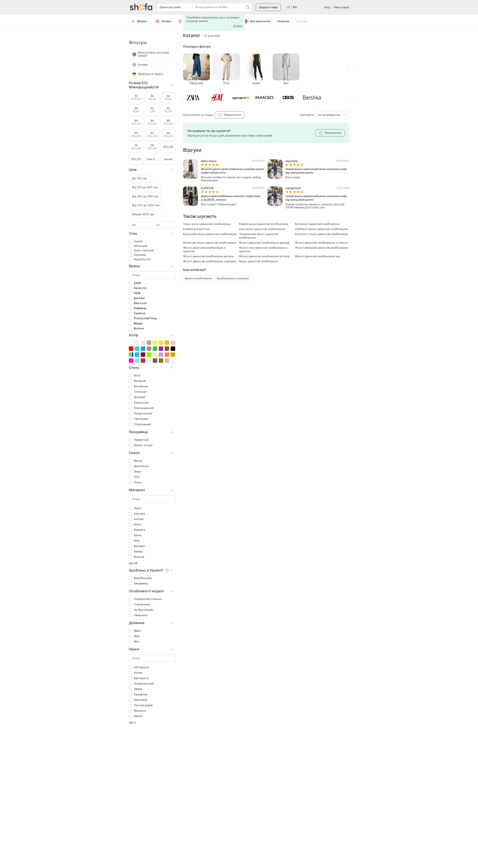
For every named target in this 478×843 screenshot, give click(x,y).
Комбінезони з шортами (233, 278)
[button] (183, 66)
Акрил (138, 508)
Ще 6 (132, 722)
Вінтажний (141, 386)
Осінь (138, 482)
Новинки (283, 21)
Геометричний (143, 683)
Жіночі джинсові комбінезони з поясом (321, 243)
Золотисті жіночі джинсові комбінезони (321, 234)
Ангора (139, 519)
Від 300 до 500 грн (145, 196)
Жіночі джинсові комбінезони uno (317, 256)
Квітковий (140, 700)
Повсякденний (144, 408)
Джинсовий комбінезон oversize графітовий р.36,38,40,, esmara (230, 198)
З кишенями (142, 604)
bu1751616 (207, 188)
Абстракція (141, 667)
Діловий (139, 397)
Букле (138, 535)
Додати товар (268, 7)
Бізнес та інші (143, 445)
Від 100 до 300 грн (145, 187)
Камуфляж (141, 694)
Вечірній (140, 381)
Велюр (138, 551)
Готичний (140, 392)
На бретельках (143, 610)
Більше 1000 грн (143, 214)
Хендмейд (141, 583)
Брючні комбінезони (198, 278)
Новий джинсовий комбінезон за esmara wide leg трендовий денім (316, 171)
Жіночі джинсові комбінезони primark (264, 256)
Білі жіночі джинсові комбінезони (317, 224)
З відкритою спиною (148, 599)
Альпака (139, 513)
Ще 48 (133, 563)
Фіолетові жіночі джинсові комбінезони (209, 243)
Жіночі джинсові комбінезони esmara (208, 256)
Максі (138, 631)
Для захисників (260, 21)
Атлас (138, 524)
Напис (138, 716)
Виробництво (143, 578)
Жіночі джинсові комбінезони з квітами (209, 261)
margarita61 (293, 188)
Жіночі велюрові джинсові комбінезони (321, 248)
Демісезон (141, 466)
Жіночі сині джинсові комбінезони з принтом (263, 249)
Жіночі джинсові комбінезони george (264, 243)
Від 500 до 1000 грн (146, 205)
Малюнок (140, 711)
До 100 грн (139, 178)
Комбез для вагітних (196, 229)
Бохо (137, 375)
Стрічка (302, 21)
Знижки (166, 21)
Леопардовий (143, 705)
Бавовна (139, 530)
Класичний (141, 402)
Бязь (137, 541)
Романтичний (143, 413)
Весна (138, 461)
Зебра (138, 689)
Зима (137, 471)
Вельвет (139, 546)
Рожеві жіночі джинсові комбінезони (263, 224)
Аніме (138, 673)
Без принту (141, 678)
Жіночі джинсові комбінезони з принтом (204, 249)
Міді (136, 636)
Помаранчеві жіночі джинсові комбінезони (258, 236)
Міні (136, 641)
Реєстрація (341, 7)
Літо (137, 477)
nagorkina (291, 161)
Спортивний (142, 424)
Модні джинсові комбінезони (258, 261)
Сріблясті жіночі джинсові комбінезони (321, 229)
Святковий (141, 419)
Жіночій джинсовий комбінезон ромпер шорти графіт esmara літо (232, 171)
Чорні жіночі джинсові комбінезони (207, 224)
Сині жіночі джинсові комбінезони (262, 229)
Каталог (142, 21)
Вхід (327, 7)
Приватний (141, 440)
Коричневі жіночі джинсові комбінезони (210, 234)
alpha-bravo (209, 161)
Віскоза (139, 557)
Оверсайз (140, 615)
